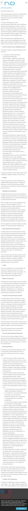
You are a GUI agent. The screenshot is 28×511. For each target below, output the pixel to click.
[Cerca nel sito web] (1, 2)
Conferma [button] (21, 508)
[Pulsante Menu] (26, 2)
